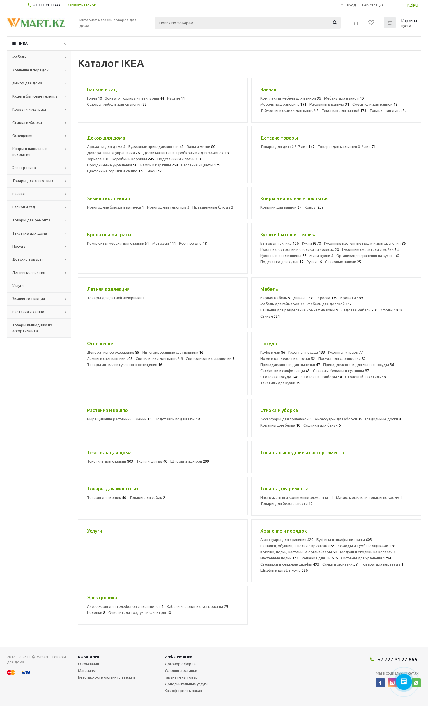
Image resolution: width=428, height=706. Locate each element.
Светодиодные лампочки (210, 358)
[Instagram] (392, 682)
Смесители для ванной (374, 104)
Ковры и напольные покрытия (29, 151)
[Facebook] (380, 682)
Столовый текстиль (365, 377)
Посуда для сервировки (342, 358)
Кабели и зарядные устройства (197, 606)
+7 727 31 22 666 (47, 5)
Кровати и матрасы (29, 109)
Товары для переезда (382, 564)
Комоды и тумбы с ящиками (366, 546)
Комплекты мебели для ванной (290, 98)
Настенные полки (279, 558)
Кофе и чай (272, 352)
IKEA (23, 43)
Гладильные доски (383, 419)
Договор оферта (180, 664)
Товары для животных (32, 181)
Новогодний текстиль (168, 207)
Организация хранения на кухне (368, 255)
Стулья (270, 316)
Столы (391, 310)
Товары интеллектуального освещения (124, 364)
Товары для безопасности (286, 503)
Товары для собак (147, 497)
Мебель (19, 57)
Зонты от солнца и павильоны (134, 98)
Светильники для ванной (159, 358)
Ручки (314, 262)
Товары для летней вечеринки (115, 298)
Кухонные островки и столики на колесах (299, 249)
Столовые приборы (321, 377)
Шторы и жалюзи (189, 461)
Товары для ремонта (31, 220)
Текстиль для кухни (280, 383)
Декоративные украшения (113, 153)
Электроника (24, 168)
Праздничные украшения (112, 165)
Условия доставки (181, 670)
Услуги (18, 286)
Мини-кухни (321, 255)
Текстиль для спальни (110, 461)
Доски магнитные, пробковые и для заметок (186, 153)
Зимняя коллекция (28, 299)
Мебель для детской (329, 304)
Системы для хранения (366, 558)
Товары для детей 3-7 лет (287, 147)
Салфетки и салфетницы (285, 371)
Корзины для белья (280, 425)
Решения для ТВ (320, 558)
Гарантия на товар (181, 677)
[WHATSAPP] (416, 682)
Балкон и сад (23, 207)
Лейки (143, 419)
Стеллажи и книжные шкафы (289, 564)
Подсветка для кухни (281, 262)
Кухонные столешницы (283, 255)
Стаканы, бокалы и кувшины (341, 371)
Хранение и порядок (30, 70)
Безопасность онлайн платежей (106, 677)
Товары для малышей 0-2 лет (347, 147)
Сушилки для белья (322, 425)
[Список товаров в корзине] (401, 26)
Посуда (18, 246)
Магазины (87, 670)
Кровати (351, 298)
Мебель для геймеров (282, 304)
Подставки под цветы (177, 419)
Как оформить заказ (183, 691)
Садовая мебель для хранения (116, 104)
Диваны (303, 298)
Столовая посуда (279, 377)
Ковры (314, 207)
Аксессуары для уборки (338, 419)
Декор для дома (27, 83)
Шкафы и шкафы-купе (284, 570)
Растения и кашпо (28, 312)
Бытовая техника (279, 243)
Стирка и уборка (27, 122)
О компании (88, 664)
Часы (155, 171)
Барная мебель (275, 298)
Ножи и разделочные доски (287, 358)
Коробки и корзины (133, 159)
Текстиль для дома (29, 233)
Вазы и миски (201, 147)
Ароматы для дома (106, 147)
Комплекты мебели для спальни (118, 243)
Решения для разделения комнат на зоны (299, 310)
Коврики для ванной (280, 207)
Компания (89, 657)
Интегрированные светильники (172, 352)
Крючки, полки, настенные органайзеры (298, 552)
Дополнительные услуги (186, 684)
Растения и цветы (200, 165)
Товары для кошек (106, 497)
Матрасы (164, 243)
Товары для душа (387, 110)
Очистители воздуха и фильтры (139, 612)
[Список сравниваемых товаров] (357, 24)
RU (415, 5)
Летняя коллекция (28, 272)
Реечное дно (193, 243)
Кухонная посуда (306, 352)
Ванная (18, 194)
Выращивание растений (109, 419)
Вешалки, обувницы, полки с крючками (297, 546)
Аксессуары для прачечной (286, 419)
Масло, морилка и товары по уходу (369, 497)
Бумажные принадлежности (155, 147)
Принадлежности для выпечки (290, 364)
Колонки (96, 612)
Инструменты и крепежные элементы (296, 497)
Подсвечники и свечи (179, 159)
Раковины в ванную (329, 104)
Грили (94, 98)
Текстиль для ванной (344, 110)
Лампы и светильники (109, 358)
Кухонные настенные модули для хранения (365, 243)
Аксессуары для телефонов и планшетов (125, 606)
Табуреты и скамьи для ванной (289, 110)
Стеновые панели (343, 262)
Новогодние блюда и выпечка (115, 207)
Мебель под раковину (283, 104)
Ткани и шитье (151, 461)
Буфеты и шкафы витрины (344, 540)
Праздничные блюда (212, 207)
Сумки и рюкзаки (340, 564)
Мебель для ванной (344, 98)
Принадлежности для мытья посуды (358, 364)
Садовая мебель (359, 310)
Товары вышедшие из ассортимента (32, 328)
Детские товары (27, 259)
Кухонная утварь (345, 352)
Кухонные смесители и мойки (370, 249)
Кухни (311, 243)
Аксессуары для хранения (286, 540)
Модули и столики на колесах (367, 552)
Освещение (22, 135)
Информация (179, 657)
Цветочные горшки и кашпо (115, 171)
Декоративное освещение (113, 352)
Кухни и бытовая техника (34, 96)
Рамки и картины (159, 165)
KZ (409, 5)
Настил (176, 98)
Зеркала (98, 159)
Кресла (327, 298)
